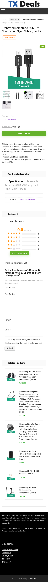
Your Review (11, 294)
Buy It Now (24, 133)
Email (8, 330)
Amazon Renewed (27, 200)
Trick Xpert (6, 562)
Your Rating (10, 287)
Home (4, 19)
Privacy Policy (7, 556)
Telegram (6, 559)
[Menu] (3, 11)
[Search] (44, 11)
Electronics (14, 19)
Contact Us (6, 553)
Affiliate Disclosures (10, 550)
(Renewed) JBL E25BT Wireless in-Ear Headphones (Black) (28, 490)
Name (8, 320)
